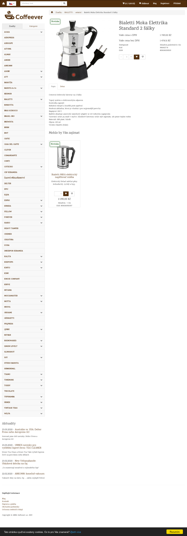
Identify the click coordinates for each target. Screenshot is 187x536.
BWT (6, 133)
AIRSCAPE (8, 43)
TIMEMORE (9, 380)
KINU (6, 273)
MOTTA (7, 301)
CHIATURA (8, 239)
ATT (6, 77)
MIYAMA (8, 290)
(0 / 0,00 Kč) (130, 3)
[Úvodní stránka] (52, 12)
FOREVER (8, 217)
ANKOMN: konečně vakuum (29, 474)
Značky (12, 26)
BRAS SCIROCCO (11, 110)
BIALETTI (8, 99)
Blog (154, 3)
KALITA (7, 256)
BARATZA (8, 82)
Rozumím (175, 531)
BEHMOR (8, 94)
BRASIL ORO (9, 116)
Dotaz (62, 86)
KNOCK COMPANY (12, 279)
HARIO (7, 223)
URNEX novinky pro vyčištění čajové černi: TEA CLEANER (21, 446)
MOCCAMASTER (11, 295)
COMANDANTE (10, 155)
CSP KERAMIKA (10, 172)
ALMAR (7, 54)
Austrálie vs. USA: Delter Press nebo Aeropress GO (21, 431)
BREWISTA (8, 122)
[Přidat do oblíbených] (142, 57)
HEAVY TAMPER (11, 228)
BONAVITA (8, 105)
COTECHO (8, 166)
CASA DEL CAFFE (11, 144)
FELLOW (8, 211)
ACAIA (7, 32)
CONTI (7, 161)
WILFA (7, 413)
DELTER (7, 183)
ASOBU (7, 71)
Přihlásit (177, 3)
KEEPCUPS (8, 262)
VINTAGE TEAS (10, 408)
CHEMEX (8, 234)
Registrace (165, 3)
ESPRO (7, 200)
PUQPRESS (8, 324)
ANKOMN (8, 65)
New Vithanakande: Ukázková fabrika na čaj (19, 462)
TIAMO (7, 374)
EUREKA (7, 206)
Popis (53, 86)
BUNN (6, 127)
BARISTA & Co (10, 88)
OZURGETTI (9, 318)
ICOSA (6, 245)
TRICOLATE (9, 391)
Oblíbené (145, 3)
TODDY (7, 385)
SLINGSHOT (9, 352)
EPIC (6, 189)
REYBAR (7, 335)
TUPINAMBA (9, 396)
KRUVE (7, 284)
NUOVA (7, 307)
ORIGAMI (8, 312)
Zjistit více (75, 532)
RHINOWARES (10, 340)
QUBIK (7, 329)
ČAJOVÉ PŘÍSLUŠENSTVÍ (14, 178)
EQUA (6, 194)
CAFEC (7, 138)
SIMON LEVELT (10, 346)
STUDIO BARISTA (11, 363)
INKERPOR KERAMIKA (13, 251)
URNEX (7, 402)
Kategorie (33, 26)
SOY (6, 357)
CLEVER (7, 150)
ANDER (7, 60)
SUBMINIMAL (9, 368)
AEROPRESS (9, 37)
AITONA (7, 49)
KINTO (7, 267)
